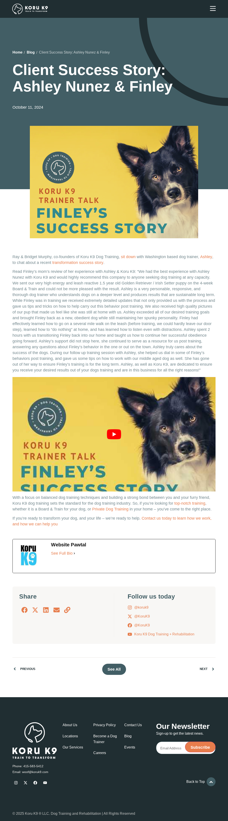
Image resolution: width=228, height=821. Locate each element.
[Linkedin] (46, 610)
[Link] (67, 610)
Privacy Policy (104, 725)
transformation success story (77, 262)
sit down (128, 257)
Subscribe (200, 747)
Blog (31, 52)
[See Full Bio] (74, 553)
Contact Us (133, 725)
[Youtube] (45, 782)
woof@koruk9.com (35, 772)
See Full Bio (62, 553)
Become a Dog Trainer (105, 739)
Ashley (206, 257)
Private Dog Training (110, 509)
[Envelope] (56, 610)
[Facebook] (24, 610)
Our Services (73, 747)
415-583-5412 (33, 766)
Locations (70, 736)
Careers (99, 753)
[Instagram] (15, 782)
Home (17, 52)
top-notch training (189, 503)
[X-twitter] (35, 610)
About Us (70, 725)
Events (129, 747)
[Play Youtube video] (114, 434)
